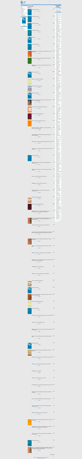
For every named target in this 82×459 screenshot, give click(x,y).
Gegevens (22, 27)
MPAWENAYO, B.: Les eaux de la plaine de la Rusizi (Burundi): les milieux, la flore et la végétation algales (58, 30)
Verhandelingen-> (23, 14)
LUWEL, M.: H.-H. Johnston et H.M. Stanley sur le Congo (58, 152)
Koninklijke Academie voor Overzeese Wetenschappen (43, 457)
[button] (49, 1)
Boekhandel (26, 4)
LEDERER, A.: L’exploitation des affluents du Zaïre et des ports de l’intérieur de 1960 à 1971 (58, 167)
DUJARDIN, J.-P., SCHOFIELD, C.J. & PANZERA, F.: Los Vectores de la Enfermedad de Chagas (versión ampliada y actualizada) (58, 52)
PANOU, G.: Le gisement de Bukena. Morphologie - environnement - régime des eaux (58, 186)
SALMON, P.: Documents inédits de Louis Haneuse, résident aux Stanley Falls (58, 104)
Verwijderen (39, 53)
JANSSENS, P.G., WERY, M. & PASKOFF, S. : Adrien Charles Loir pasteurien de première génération (58, 75)
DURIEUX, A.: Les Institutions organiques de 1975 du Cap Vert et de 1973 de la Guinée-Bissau (58, 119)
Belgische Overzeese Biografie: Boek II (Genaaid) (58, 144)
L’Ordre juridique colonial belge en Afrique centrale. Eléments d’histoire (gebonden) (58, 26)
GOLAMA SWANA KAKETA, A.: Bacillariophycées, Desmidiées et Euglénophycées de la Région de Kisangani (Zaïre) (58, 57)
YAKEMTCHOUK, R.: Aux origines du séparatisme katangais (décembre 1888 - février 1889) (58, 61)
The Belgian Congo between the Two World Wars (58, 136)
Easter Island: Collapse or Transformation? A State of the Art (58, 49)
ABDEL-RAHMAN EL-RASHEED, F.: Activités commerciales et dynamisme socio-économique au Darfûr (58, 84)
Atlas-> (21, 7)
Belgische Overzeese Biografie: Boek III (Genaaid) (58, 34)
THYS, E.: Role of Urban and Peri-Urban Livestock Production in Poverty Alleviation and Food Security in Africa (58, 207)
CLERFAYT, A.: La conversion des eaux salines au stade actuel (58, 175)
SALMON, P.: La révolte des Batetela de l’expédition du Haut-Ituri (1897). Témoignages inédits (58, 159)
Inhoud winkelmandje (30, 4)
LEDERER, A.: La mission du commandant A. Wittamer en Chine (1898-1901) (58, 133)
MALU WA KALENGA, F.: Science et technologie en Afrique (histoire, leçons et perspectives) (58, 178)
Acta (21, 6)
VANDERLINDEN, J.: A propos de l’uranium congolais (58, 130)
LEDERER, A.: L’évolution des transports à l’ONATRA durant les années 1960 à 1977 (58, 171)
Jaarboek (22, 12)
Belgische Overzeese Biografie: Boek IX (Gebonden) (58, 89)
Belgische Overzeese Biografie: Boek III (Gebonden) (58, 47)
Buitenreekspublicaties (23, 9)
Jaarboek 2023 (57, 18)
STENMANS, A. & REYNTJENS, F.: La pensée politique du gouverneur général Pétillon (58, 122)
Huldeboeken (22, 11)
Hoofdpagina (22, 4)
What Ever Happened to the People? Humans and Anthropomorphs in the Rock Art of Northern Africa (58, 164)
